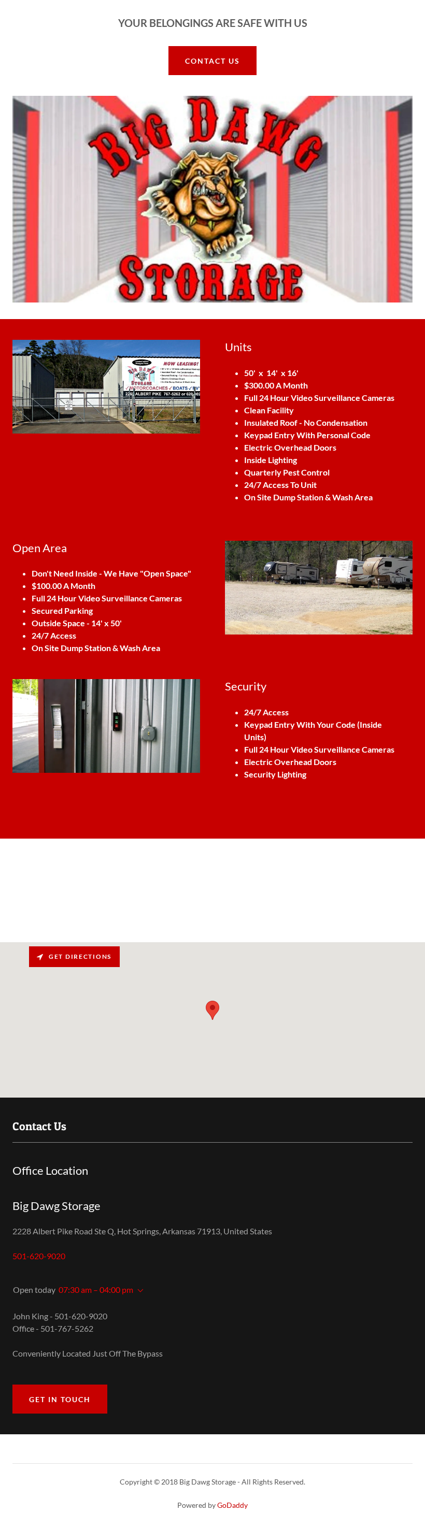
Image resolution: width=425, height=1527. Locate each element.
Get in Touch (60, 1399)
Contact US (212, 60)
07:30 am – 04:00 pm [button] (96, 1289)
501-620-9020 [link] (38, 1256)
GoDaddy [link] (232, 1505)
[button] (138, 1291)
